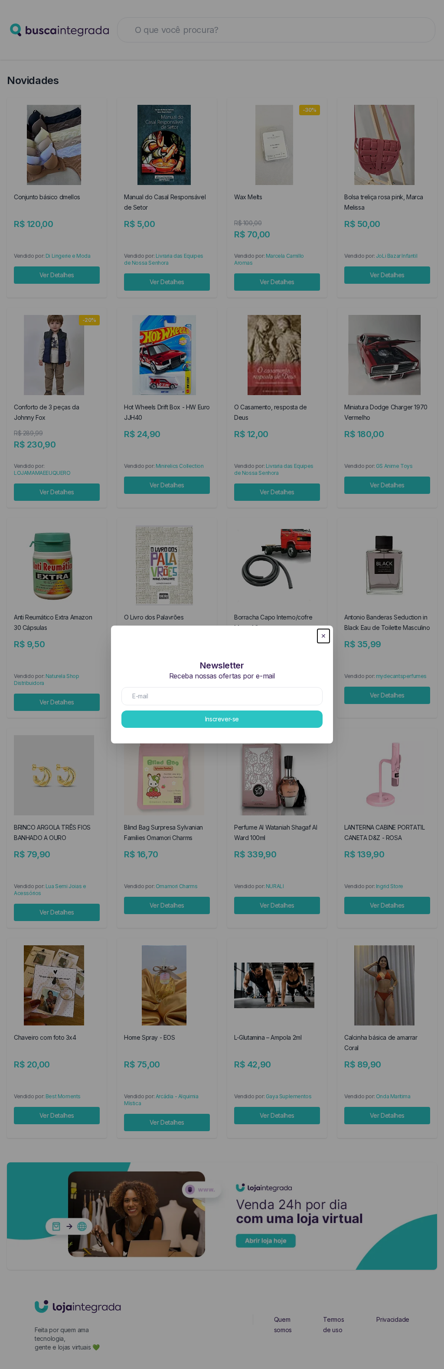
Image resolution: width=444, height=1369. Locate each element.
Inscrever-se (222, 719)
